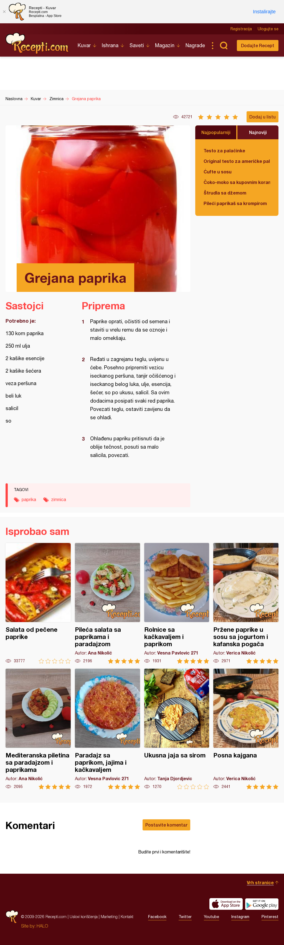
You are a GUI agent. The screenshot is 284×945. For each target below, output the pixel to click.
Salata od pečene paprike (38, 603)
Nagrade (195, 45)
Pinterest (270, 916)
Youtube (211, 916)
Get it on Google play (261, 904)
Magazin (164, 45)
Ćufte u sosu (218, 171)
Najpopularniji (215, 132)
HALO (42, 925)
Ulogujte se (268, 29)
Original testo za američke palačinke (237, 161)
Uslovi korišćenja (84, 916)
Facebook (157, 916)
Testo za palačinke (224, 150)
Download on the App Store (226, 904)
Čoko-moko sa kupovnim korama (237, 182)
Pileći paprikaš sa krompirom (235, 203)
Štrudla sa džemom (225, 192)
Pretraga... (223, 45)
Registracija (241, 29)
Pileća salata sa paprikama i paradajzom (107, 603)
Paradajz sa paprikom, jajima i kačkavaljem (107, 729)
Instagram (240, 916)
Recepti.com (37, 43)
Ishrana (110, 45)
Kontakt (127, 916)
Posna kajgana (245, 729)
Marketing (109, 916)
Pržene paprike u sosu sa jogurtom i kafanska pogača (245, 603)
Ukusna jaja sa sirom (176, 729)
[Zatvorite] (4, 11)
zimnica (58, 499)
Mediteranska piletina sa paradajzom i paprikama (38, 729)
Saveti (137, 45)
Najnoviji (258, 132)
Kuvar (84, 45)
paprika (29, 499)
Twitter (185, 916)
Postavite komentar (166, 824)
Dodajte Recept (257, 45)
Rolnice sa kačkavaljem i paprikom (176, 603)
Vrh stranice (260, 882)
